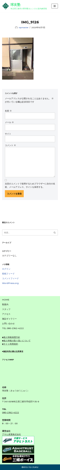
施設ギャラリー (9, 318)
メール (9, 122)
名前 (8, 110)
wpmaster (23, 27)
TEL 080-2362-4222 (13, 328)
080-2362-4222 (10, 412)
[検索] (55, 233)
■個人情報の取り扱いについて (16, 340)
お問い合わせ (8, 323)
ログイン (6, 269)
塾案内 (5, 304)
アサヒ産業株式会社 (11, 434)
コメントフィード (10, 278)
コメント (10, 145)
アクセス (6, 314)
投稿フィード (8, 273)
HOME (5, 299)
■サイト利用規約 (10, 344)
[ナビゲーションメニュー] (54, 6)
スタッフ (6, 309)
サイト (8, 133)
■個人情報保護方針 (11, 337)
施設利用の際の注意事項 (13, 351)
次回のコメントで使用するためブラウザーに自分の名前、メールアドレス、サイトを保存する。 (30, 185)
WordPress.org (10, 283)
